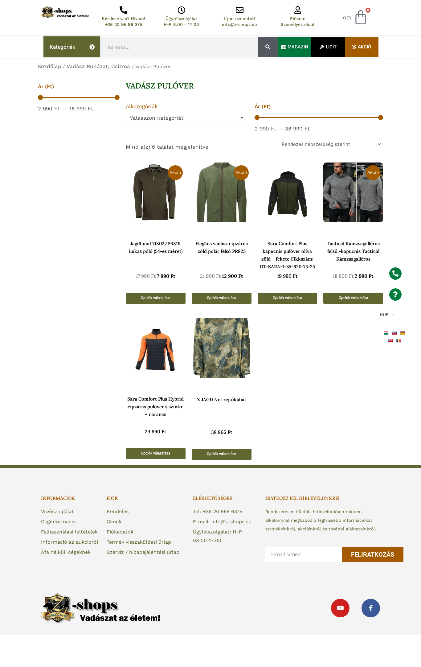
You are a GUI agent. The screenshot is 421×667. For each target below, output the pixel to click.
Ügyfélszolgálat (181, 18)
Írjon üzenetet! (239, 18)
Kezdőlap (49, 66)
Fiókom (297, 18)
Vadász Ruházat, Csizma (98, 66)
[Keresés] (268, 47)
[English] (391, 340)
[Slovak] (395, 332)
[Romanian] (399, 340)
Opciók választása (155, 298)
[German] (403, 332)
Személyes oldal (297, 24)
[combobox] (179, 47)
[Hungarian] (387, 332)
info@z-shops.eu (239, 24)
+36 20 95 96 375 (123, 24)
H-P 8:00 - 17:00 (181, 24)
